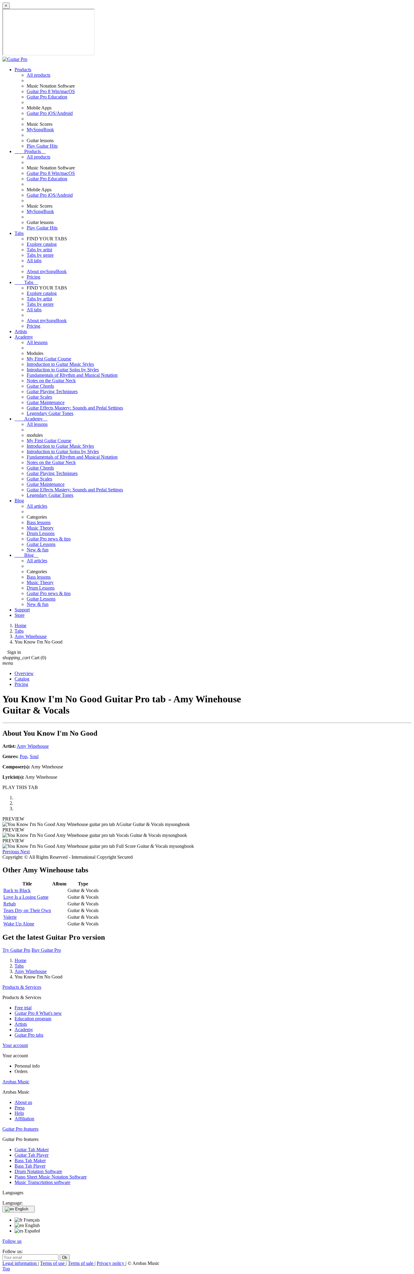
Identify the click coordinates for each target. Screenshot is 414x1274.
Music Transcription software (42, 1182)
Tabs (19, 233)
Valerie (10, 917)
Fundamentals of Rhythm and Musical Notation (72, 375)
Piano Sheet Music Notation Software (51, 1176)
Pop (23, 756)
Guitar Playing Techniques (52, 391)
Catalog (22, 678)
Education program (33, 1018)
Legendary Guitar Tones (50, 413)
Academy (24, 336)
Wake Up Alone (18, 923)
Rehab (9, 903)
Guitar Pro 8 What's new (38, 1013)
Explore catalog (42, 244)
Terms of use (53, 1263)
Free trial (23, 1007)
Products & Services (21, 987)
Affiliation (24, 1118)
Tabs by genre (40, 255)
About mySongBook (47, 271)
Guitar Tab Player (31, 1155)
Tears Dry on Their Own (27, 910)
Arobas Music (15, 1081)
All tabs (34, 260)
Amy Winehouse (33, 746)
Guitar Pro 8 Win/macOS (51, 91)
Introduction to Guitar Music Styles (60, 364)
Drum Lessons (41, 533)
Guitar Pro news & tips (49, 538)
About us (23, 1102)
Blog (19, 500)
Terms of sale (81, 1263)
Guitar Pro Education (47, 96)
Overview (24, 673)
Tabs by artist (39, 249)
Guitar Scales (39, 397)
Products (23, 69)
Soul (34, 756)
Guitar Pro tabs (29, 1035)
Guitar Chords (40, 386)
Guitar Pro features (20, 1129)
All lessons (37, 342)
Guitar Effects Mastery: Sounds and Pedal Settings (75, 407)
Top (6, 1268)
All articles (37, 506)
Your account (15, 1045)
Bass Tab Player (30, 1166)
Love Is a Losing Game (25, 897)
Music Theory (40, 527)
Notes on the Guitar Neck (51, 380)
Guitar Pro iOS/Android (50, 113)
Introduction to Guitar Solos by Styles (63, 369)
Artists (21, 331)
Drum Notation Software (38, 1171)
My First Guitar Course (49, 358)
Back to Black (17, 890)
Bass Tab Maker (30, 1160)
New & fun (37, 549)
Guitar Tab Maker (32, 1149)
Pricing (33, 276)
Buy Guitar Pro (46, 950)
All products (38, 75)
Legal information (20, 1263)
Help (19, 1113)
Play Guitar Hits (42, 146)
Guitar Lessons (41, 544)
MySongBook (40, 129)
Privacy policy (111, 1263)
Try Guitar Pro (16, 950)
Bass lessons (39, 522)
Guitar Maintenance (46, 402)
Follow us (12, 1241)
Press (20, 1107)
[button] (11, 851)
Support (22, 609)
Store (20, 615)
